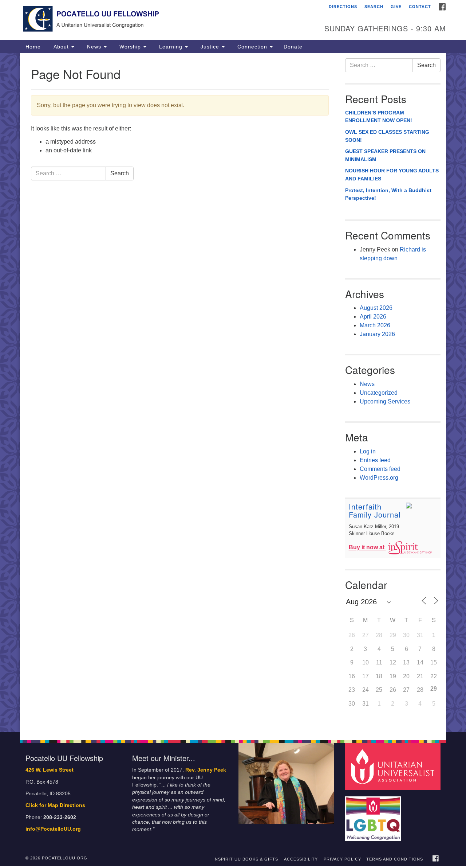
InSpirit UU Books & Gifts (245, 859)
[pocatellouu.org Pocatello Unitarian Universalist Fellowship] (144, 20)
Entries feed (375, 460)
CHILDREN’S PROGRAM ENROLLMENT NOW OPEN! (378, 117)
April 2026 (373, 316)
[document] (233, 392)
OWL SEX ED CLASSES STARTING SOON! (387, 136)
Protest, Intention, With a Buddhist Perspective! (388, 194)
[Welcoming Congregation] (374, 815)
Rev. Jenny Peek (205, 770)
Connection (252, 47)
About (61, 47)
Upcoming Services (385, 401)
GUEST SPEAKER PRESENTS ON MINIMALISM (385, 155)
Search (373, 6)
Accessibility (301, 859)
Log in (368, 451)
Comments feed (380, 469)
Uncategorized (379, 393)
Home (33, 47)
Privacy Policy (342, 859)
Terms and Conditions (394, 859)
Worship (130, 47)
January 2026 (377, 334)
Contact (420, 6)
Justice (210, 47)
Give (396, 6)
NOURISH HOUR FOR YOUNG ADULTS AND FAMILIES (392, 175)
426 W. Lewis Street (49, 770)
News (94, 47)
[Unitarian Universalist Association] (394, 766)
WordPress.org (379, 478)
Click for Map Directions (55, 805)
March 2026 (375, 325)
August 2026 (376, 308)
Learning (170, 47)
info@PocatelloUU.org (53, 829)
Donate (293, 47)
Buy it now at (367, 548)
